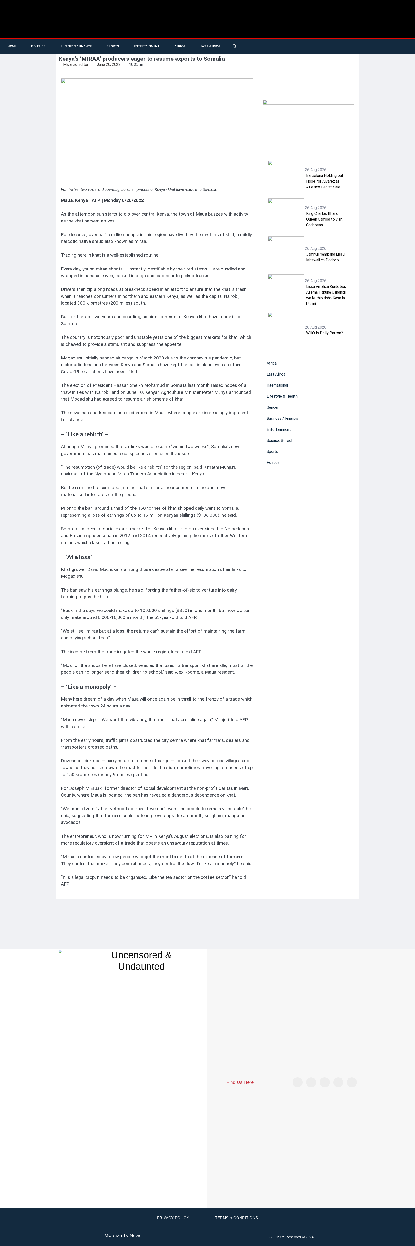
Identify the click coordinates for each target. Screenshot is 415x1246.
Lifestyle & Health (282, 396)
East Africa (210, 46)
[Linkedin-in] (325, 1082)
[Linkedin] (376, 46)
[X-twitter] (327, 46)
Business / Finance (76, 46)
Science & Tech (280, 440)
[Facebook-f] (356, 46)
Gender (273, 407)
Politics (38, 46)
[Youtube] (337, 46)
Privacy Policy (173, 1218)
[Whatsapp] (396, 46)
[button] (235, 46)
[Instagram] (352, 1082)
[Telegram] (386, 46)
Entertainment (146, 46)
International (277, 385)
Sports (112, 46)
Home (11, 46)
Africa (179, 46)
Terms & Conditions (236, 1218)
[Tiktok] (346, 46)
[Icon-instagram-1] (366, 46)
